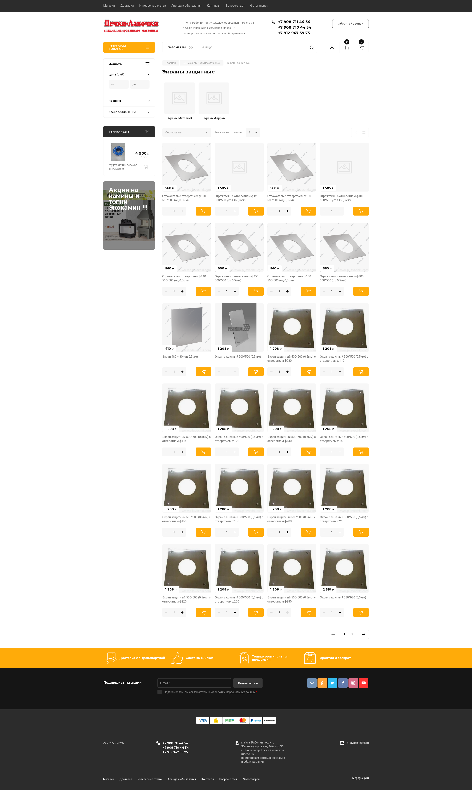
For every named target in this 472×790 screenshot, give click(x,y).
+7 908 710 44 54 (294, 27)
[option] (179, 102)
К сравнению (167, 147)
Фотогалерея (259, 5)
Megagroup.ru (360, 778)
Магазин (109, 5)
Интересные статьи (152, 5)
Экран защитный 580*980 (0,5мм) (343, 597)
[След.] (363, 634)
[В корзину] (146, 167)
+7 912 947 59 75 (294, 33)
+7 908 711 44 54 (294, 22)
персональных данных (240, 692)
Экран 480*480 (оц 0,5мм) (180, 356)
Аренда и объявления (186, 5)
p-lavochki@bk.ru (358, 743)
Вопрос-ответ (235, 5)
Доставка (127, 5)
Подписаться (248, 683)
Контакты (213, 5)
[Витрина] (364, 132)
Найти (311, 47)
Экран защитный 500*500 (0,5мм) (238, 356)
